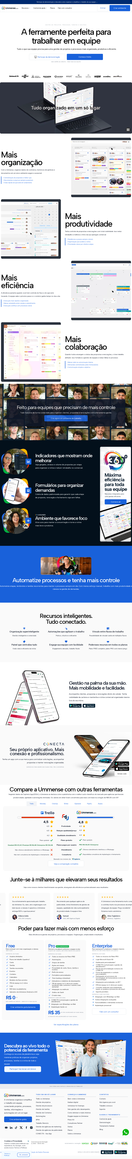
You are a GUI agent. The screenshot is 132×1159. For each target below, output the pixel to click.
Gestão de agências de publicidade (49, 1130)
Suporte (102, 1109)
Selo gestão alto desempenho (79, 1109)
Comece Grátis (85, 57)
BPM (37, 1120)
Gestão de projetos (43, 1102)
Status (70, 1127)
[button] (26, 8)
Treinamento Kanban (106, 1126)
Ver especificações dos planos (66, 1024)
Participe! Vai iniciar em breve (23, 1069)
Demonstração (104, 1122)
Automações (40, 1116)
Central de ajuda (105, 1119)
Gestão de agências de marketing (48, 1127)
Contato (102, 1099)
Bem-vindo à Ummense (76, 1099)
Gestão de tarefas (43, 1109)
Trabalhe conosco (106, 1106)
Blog (101, 1129)
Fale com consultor (65, 8)
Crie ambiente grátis (18, 1119)
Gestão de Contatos (44, 1113)
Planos (52, 8)
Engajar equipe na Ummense (78, 1116)
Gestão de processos (44, 1106)
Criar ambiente (120, 8)
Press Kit (71, 1120)
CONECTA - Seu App (44, 1133)
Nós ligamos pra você (107, 1102)
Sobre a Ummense (74, 1133)
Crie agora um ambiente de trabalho (66, 418)
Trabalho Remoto (42, 1123)
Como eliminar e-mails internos (79, 1113)
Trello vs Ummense (43, 1099)
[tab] (32, 803)
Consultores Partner (75, 1123)
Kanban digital (73, 1102)
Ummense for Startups (76, 1106)
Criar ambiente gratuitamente (22, 1007)
